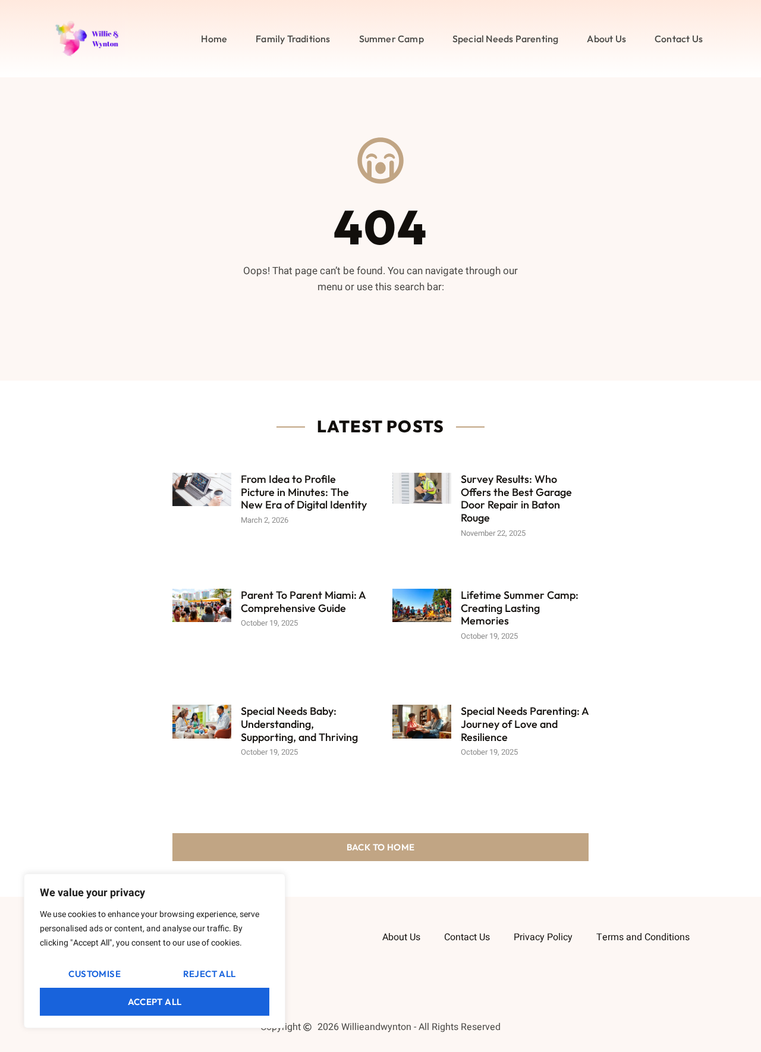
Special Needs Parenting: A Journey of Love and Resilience (525, 723)
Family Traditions (293, 39)
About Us (606, 39)
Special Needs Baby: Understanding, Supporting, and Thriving (299, 723)
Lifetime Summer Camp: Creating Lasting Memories (519, 607)
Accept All (155, 1001)
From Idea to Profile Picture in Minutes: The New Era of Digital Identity (304, 491)
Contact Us (679, 39)
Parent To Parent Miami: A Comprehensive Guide (303, 601)
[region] (154, 951)
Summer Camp (391, 39)
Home (214, 39)
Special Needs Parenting (505, 39)
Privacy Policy (543, 937)
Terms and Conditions (643, 937)
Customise (94, 973)
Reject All (209, 973)
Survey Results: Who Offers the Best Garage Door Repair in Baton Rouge (516, 498)
